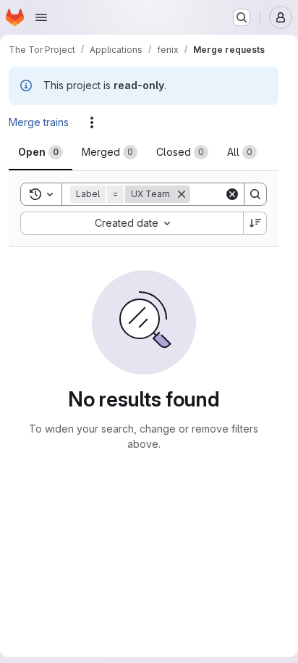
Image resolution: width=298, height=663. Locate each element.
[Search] (255, 194)
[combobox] (131, 223)
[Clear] (232, 194)
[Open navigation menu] (41, 17)
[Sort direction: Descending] (255, 223)
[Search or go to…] (241, 17)
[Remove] (181, 194)
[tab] (40, 152)
